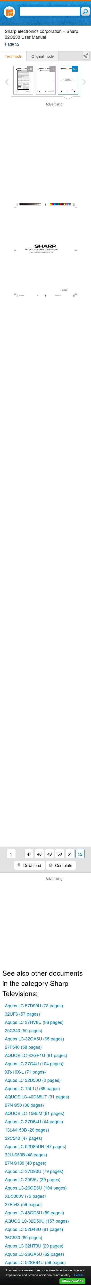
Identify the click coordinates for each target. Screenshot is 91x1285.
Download (31, 865)
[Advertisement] (45, 147)
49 (49, 854)
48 (39, 854)
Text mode (13, 56)
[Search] (85, 11)
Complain (63, 865)
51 (70, 854)
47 (29, 854)
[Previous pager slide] (6, 82)
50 (60, 854)
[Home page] (9, 12)
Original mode (43, 56)
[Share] (86, 56)
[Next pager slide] (84, 82)
